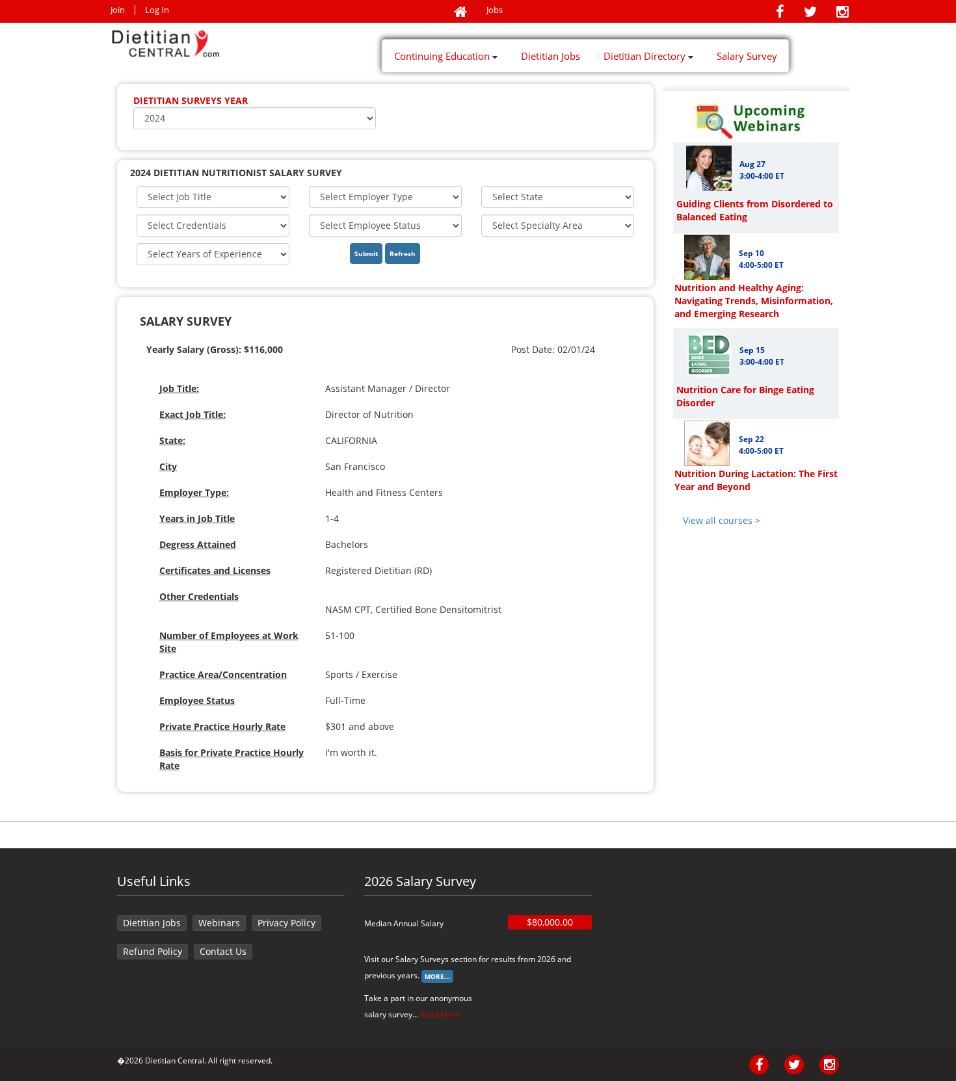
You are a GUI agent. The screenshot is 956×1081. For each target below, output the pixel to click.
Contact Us (223, 951)
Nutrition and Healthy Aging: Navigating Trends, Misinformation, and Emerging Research (753, 300)
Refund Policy (152, 951)
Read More (440, 1014)
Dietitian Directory (646, 55)
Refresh (403, 253)
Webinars (219, 923)
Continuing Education (443, 55)
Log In (157, 10)
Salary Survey (747, 55)
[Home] (460, 12)
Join (118, 10)
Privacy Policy (286, 923)
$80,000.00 (550, 922)
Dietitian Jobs (550, 55)
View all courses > (721, 520)
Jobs (494, 10)
